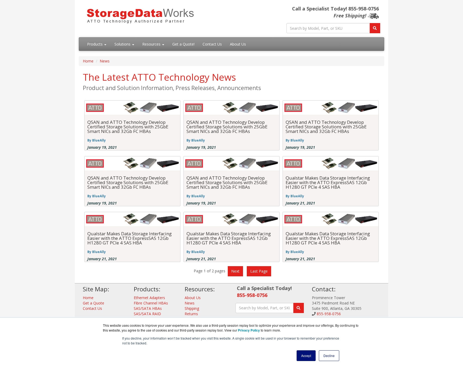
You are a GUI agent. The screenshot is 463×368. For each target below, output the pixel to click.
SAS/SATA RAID (147, 313)
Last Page (259, 271)
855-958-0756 (252, 295)
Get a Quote (93, 303)
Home (88, 61)
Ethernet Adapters (149, 297)
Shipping (192, 308)
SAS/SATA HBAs (148, 308)
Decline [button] (329, 355)
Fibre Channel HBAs (151, 303)
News (105, 61)
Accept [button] (306, 355)
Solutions (123, 44)
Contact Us (212, 44)
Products (95, 44)
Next (235, 271)
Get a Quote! (183, 44)
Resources (152, 44)
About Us (238, 44)
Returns (191, 313)
